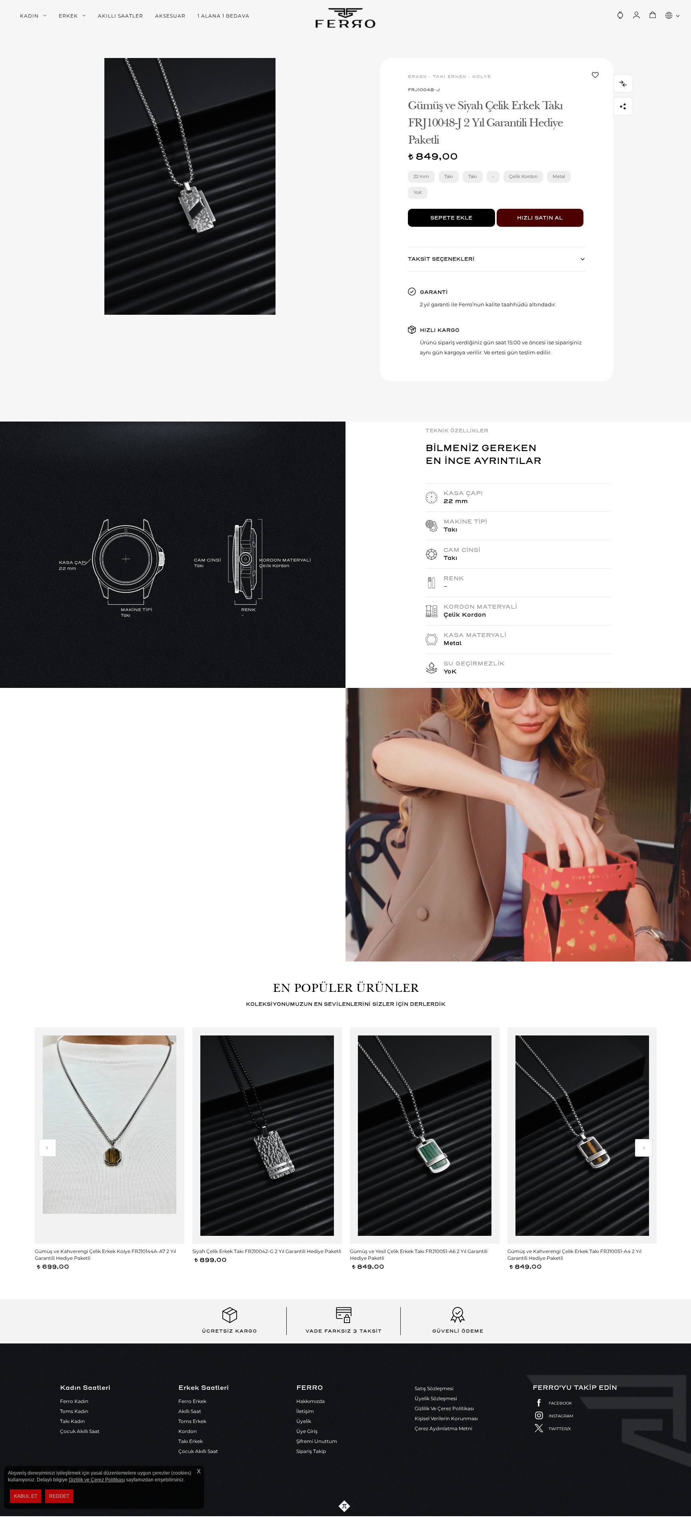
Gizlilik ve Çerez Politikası (97, 1480)
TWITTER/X (560, 1428)
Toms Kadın (74, 1411)
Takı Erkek (190, 1441)
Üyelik (303, 1421)
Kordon (187, 1431)
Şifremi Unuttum (316, 1441)
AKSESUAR (170, 16)
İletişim (305, 1411)
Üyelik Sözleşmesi (436, 1398)
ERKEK (68, 16)
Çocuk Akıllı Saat (80, 1431)
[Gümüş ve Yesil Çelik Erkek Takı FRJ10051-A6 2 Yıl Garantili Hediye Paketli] (424, 1135)
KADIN (29, 16)
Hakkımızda (310, 1401)
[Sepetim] (652, 15)
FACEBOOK (560, 1403)
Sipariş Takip (311, 1451)
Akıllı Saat (189, 1411)
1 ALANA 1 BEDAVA (224, 16)
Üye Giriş (307, 1431)
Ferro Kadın (74, 1401)
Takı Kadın (72, 1421)
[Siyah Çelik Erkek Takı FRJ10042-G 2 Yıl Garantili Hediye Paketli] (267, 1135)
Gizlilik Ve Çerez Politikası (444, 1408)
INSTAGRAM (561, 1416)
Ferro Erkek (192, 1401)
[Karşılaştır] (623, 83)
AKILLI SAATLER (120, 16)
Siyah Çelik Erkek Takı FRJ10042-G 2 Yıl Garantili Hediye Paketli (266, 1251)
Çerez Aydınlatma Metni (443, 1428)
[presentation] (47, 1148)
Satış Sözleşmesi (434, 1388)
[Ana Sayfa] (345, 18)
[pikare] (345, 1506)
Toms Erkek (192, 1421)
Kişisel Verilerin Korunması (446, 1418)
